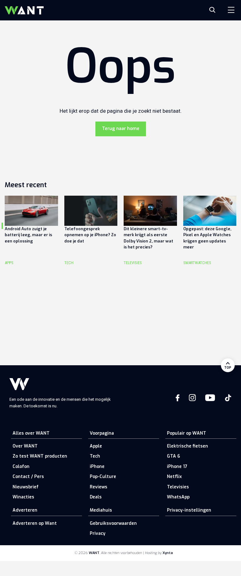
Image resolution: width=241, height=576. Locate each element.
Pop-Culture (103, 477)
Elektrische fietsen (187, 446)
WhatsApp (178, 497)
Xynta (168, 553)
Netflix (174, 477)
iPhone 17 (177, 467)
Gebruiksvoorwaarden (113, 523)
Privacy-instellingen (189, 510)
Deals (96, 497)
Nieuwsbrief (26, 487)
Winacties (23, 497)
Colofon (21, 467)
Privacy (97, 533)
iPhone (97, 467)
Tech (95, 456)
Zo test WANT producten (40, 456)
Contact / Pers (28, 477)
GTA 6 (173, 456)
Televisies (178, 487)
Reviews (98, 487)
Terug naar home (120, 129)
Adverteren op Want (35, 523)
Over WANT (25, 446)
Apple (96, 446)
